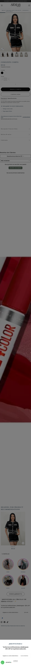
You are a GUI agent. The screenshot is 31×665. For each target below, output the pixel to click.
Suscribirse (24, 655)
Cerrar (15, 660)
